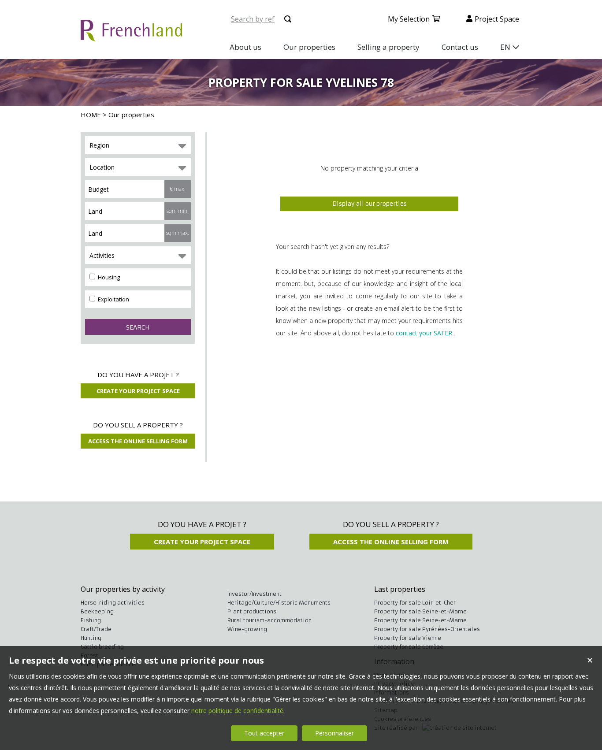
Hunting (91, 638)
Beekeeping (97, 611)
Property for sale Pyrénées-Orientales (427, 629)
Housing (108, 277)
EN (505, 47)
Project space (497, 19)
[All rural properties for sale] (131, 36)
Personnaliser (334, 733)
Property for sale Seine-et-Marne (420, 611)
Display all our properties (369, 204)
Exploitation (113, 299)
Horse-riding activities (113, 602)
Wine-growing (247, 629)
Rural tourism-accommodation (269, 620)
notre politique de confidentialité (237, 710)
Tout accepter (264, 733)
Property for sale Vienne (407, 638)
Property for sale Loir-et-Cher (415, 602)
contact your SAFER (424, 333)
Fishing (91, 620)
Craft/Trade (96, 629)
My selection (409, 19)
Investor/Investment (254, 593)
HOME (91, 114)
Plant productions (251, 611)
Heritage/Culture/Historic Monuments (279, 602)
